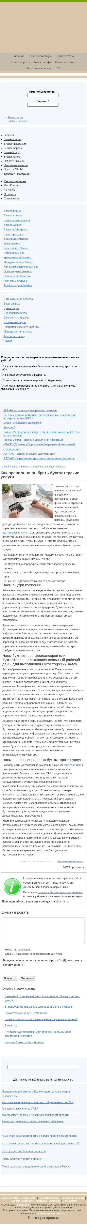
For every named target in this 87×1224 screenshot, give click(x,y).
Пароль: (43, 101)
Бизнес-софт (42, 62)
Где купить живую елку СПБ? (20, 1108)
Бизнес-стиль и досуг (17, 220)
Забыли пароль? (18, 121)
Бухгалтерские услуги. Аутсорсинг (26, 1012)
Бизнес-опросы (20, 62)
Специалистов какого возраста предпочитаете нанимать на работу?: (40, 359)
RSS (58, 68)
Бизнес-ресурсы (13, 234)
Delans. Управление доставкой (22, 422)
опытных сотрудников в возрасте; (25, 374)
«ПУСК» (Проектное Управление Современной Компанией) (39, 444)
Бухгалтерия (11, 308)
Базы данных (12, 303)
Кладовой (9, 427)
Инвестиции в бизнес (16, 248)
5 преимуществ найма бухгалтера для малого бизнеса (38, 1006)
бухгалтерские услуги (15, 532)
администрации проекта (50, 1213)
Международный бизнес (18, 262)
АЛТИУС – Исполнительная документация (29, 453)
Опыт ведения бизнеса (18, 271)
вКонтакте (62, 901)
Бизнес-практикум (40, 56)
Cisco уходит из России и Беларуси (24, 1151)
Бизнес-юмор (12, 156)
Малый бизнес (9, 466)
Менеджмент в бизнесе (18, 331)
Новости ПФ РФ (13, 169)
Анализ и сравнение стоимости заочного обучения (33, 1121)
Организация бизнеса (17, 276)
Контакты (9, 189)
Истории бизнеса (14, 252)
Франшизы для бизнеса (18, 285)
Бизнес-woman (12, 224)
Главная (18, 56)
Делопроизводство (15, 312)
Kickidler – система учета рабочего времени (30, 410)
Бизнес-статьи (65, 56)
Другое (8, 340)
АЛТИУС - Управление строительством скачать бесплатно (39, 458)
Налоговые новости (39, 68)
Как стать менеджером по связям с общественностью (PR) (38, 1102)
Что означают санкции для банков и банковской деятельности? (41, 1143)
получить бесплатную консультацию (60, 892)
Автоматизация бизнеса (18, 298)
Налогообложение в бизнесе (21, 266)
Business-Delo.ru (74, 764)
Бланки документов (16, 238)
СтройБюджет (12, 449)
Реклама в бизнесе (15, 280)
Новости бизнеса (66, 62)
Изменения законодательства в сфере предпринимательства (39, 1135)
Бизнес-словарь (13, 215)
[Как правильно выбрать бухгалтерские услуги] (27, 517)
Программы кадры (15, 322)
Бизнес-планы (12, 210)
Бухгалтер (11, 1025)
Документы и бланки (16, 317)
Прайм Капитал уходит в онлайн (21, 1158)
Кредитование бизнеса (17, 257)
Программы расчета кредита (21, 326)
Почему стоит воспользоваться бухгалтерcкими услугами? (41, 1019)
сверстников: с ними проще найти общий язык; (33, 380)
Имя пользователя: (42, 91)
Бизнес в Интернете (16, 229)
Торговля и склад (14, 336)
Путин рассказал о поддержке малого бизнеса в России (36, 1166)
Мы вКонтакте (12, 185)
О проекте (10, 194)
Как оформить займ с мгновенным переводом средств (35, 1114)
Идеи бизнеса (12, 243)
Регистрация (15, 117)
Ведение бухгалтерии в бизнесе (24, 1042)
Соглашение (11, 198)
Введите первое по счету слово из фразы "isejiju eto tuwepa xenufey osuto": (42, 962)
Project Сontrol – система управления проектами (33, 439)
